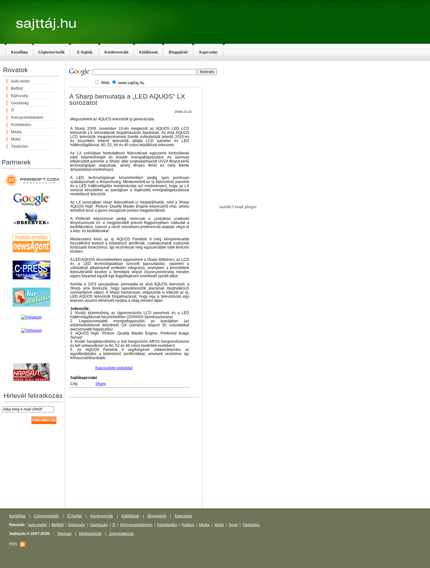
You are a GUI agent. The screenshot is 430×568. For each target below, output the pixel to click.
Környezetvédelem (27, 117)
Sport (233, 525)
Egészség (19, 96)
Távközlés (19, 146)
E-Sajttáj (84, 52)
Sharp (100, 384)
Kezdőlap (19, 52)
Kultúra (188, 525)
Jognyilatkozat (121, 533)
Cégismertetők (51, 52)
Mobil (15, 139)
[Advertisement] (289, 162)
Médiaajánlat (90, 533)
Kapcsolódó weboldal (114, 368)
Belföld (17, 88)
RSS (14, 544)
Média (16, 132)
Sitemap (64, 533)
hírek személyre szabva (31, 356)
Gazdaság (20, 103)
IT (12, 110)
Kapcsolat (208, 52)
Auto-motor (37, 525)
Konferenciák (117, 52)
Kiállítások (148, 52)
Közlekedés (21, 125)
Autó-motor (20, 81)
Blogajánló (178, 52)
